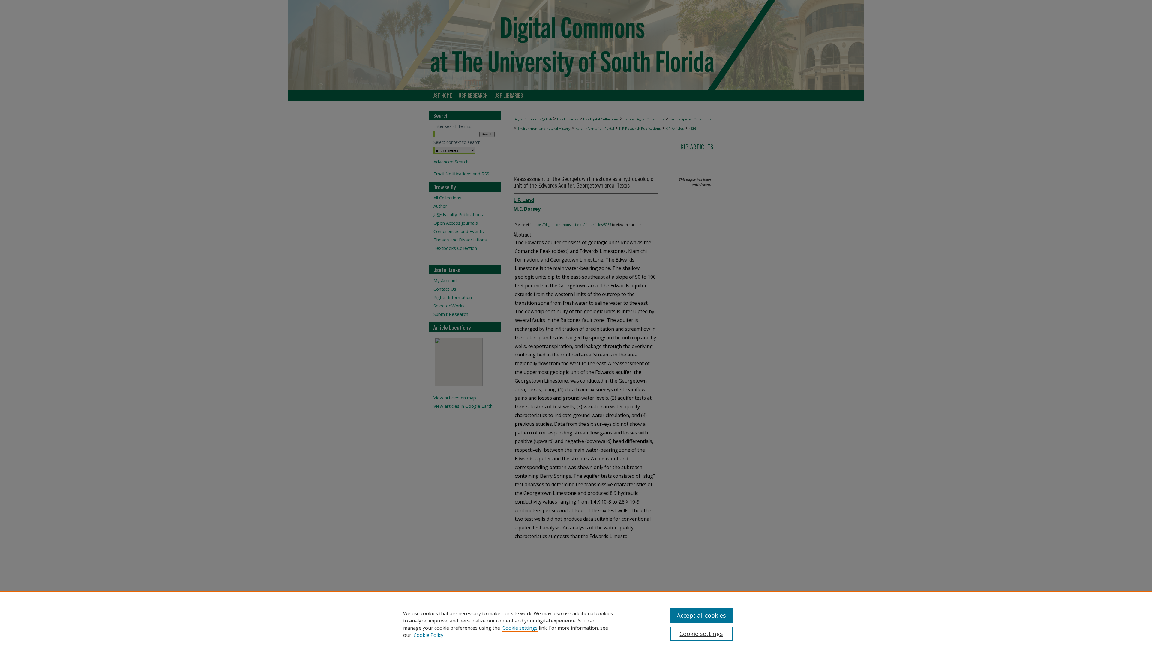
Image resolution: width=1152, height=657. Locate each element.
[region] (576, 624)
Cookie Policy (428, 635)
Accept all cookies (701, 615)
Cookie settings (520, 628)
